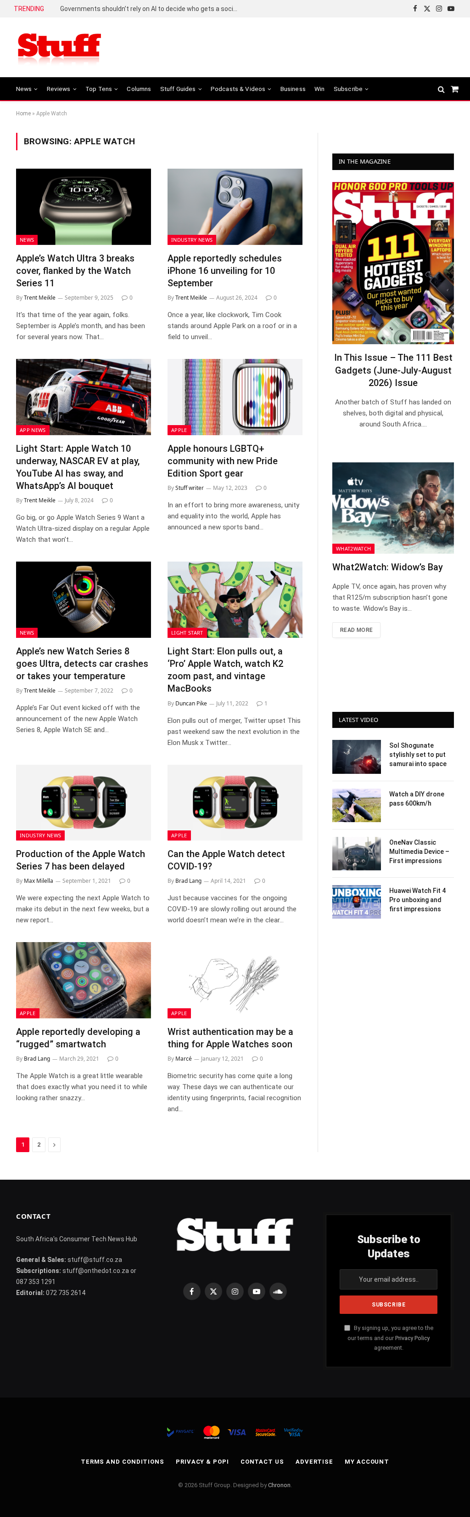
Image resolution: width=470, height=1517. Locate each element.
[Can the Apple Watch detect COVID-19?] (235, 803)
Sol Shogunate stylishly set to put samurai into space (418, 754)
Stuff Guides (178, 88)
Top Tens (98, 88)
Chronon (279, 1485)
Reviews (59, 88)
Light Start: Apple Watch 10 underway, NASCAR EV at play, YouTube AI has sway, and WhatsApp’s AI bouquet (78, 467)
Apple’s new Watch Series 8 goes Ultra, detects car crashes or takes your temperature (82, 664)
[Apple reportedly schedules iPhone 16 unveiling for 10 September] (235, 206)
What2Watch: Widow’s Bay (387, 567)
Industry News (192, 239)
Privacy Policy (412, 1338)
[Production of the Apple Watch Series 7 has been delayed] (83, 803)
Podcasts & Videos (238, 88)
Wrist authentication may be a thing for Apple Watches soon (230, 1038)
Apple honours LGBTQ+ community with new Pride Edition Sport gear (223, 461)
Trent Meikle (40, 297)
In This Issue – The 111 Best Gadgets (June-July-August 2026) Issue (393, 370)
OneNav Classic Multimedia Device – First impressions (419, 851)
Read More (356, 630)
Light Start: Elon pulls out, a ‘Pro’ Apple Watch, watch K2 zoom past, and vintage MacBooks (225, 670)
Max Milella (38, 881)
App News (33, 429)
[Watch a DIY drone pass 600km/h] (356, 805)
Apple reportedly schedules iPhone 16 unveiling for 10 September (225, 271)
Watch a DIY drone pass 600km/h (416, 798)
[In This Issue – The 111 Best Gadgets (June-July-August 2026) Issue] (393, 263)
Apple (179, 429)
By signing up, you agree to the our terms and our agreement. (390, 1337)
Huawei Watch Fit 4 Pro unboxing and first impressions (417, 900)
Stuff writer (189, 488)
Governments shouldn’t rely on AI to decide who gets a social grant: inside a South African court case (152, 8)
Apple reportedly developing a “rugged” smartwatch (78, 1038)
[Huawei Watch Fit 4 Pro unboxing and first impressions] (356, 902)
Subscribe (348, 88)
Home (23, 113)
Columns (139, 88)
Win (319, 88)
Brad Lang (188, 881)
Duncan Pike (191, 703)
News (24, 88)
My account (367, 1461)
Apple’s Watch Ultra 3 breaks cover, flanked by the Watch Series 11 (75, 271)
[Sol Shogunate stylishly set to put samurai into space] (356, 756)
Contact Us (262, 1461)
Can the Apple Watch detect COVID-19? (226, 860)
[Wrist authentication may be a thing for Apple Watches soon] (235, 980)
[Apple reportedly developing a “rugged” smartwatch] (83, 980)
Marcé (183, 1058)
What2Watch (353, 548)
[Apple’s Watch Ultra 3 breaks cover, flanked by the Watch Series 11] (83, 206)
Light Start (187, 632)
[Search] (441, 89)
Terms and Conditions (122, 1461)
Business (293, 88)
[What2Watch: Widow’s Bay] (393, 508)
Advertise (314, 1461)
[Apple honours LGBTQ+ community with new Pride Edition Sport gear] (235, 397)
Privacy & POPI (202, 1461)
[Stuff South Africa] (60, 47)
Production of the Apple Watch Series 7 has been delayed (80, 860)
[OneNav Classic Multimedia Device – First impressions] (356, 853)
